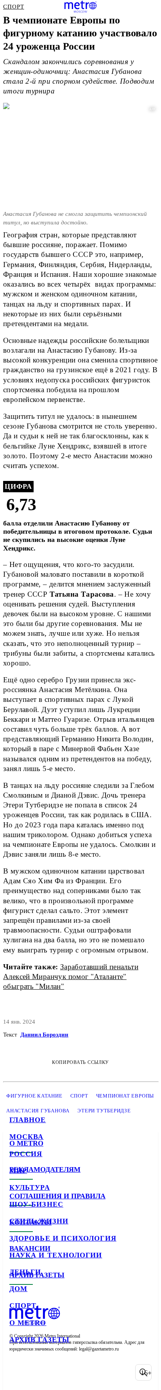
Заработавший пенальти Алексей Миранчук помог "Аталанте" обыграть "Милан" (70, 976)
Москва (26, 1137)
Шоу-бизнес (36, 1204)
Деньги (25, 1272)
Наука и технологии (55, 1255)
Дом (18, 1289)
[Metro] (80, 6)
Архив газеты (39, 1339)
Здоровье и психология (62, 1238)
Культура (29, 1187)
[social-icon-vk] (17, 1372)
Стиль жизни (38, 1221)
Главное (27, 1120)
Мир (18, 1171)
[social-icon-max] (78, 1372)
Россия (25, 1154)
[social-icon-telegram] (37, 1372)
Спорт (22, 1305)
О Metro (28, 1323)
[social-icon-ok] (58, 1372)
